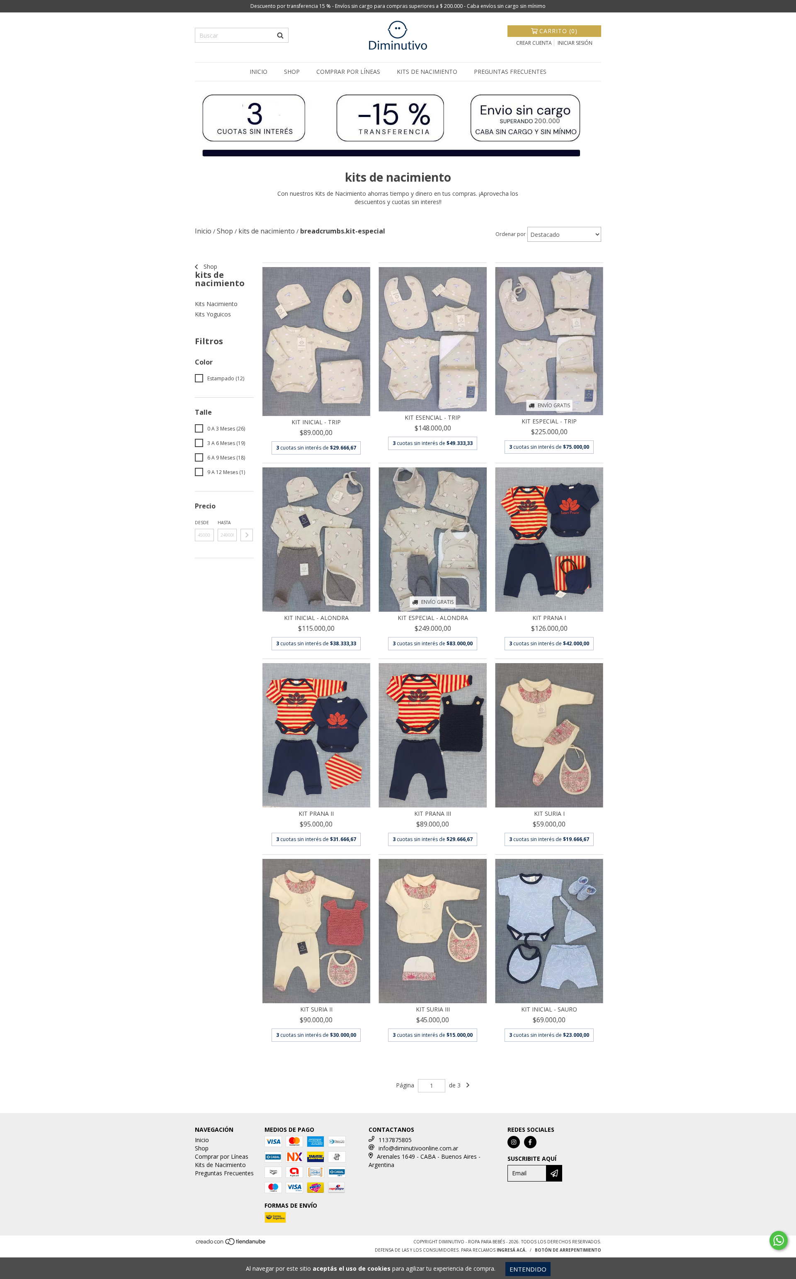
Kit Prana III (432, 813)
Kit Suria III (433, 1009)
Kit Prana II (316, 813)
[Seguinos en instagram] (513, 1142)
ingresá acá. (512, 1250)
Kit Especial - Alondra (433, 618)
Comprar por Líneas (348, 71)
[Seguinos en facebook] (530, 1142)
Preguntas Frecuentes (510, 71)
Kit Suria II (316, 1009)
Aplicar (246, 535)
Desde (202, 522)
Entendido (528, 1269)
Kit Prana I (549, 618)
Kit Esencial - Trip (433, 417)
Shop (292, 71)
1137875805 (395, 1140)
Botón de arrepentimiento (568, 1250)
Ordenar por (510, 234)
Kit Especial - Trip (549, 421)
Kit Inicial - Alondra (316, 618)
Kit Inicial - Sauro (549, 1009)
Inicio (258, 71)
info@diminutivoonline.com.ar (418, 1148)
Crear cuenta (534, 42)
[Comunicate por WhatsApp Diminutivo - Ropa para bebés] (778, 1240)
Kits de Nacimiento (427, 71)
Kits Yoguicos (213, 314)
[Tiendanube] (231, 1244)
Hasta (224, 522)
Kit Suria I (549, 813)
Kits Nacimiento (216, 304)
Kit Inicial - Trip (316, 422)
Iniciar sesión (575, 42)
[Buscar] (280, 35)
